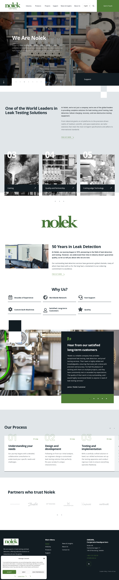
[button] (44, 558)
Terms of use (112, 571)
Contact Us (65, 550)
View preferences (38, 572)
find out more (66, 137)
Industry (28, 6)
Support (55, 6)
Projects (47, 6)
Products (38, 6)
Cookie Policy (21, 576)
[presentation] (7, 49)
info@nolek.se (91, 558)
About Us (77, 6)
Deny (23, 572)
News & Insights (66, 6)
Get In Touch (108, 6)
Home (47, 543)
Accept (9, 572)
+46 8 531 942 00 (92, 555)
